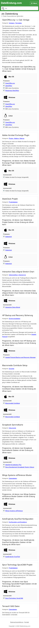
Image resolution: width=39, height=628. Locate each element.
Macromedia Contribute (12, 403)
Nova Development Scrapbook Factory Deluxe (19, 467)
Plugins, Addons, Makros (16, 138)
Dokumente (12, 428)
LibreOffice (8, 86)
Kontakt (26, 622)
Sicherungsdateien (14, 318)
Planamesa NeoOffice (12, 90)
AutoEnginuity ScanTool (12, 557)
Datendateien (13, 478)
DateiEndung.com (11, 3)
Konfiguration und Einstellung (18, 522)
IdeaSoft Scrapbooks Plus (13, 465)
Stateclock (8, 237)
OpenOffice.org (10, 83)
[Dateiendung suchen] (3, 8)
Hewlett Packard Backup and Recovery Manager (20, 357)
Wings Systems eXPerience (14, 511)
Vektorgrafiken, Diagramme (17, 275)
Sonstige (11, 369)
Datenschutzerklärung (16, 622)
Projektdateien (13, 202)
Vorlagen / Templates (15, 23)
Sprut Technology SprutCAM (14, 598)
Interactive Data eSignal (12, 307)
